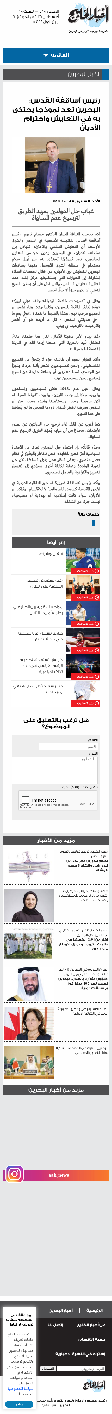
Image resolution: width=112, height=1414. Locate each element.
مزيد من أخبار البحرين (56, 1090)
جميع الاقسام (91, 1339)
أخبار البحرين (61, 1310)
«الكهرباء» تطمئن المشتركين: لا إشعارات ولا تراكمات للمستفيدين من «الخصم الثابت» (83, 895)
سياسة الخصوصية (20, 1389)
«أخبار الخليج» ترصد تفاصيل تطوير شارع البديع (83, 860)
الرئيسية (94, 1310)
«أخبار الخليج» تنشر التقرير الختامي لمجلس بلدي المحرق (83, 939)
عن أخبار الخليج (91, 1325)
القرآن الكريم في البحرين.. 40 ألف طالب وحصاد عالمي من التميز (83, 978)
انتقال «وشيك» (51, 554)
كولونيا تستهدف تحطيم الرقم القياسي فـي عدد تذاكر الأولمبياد (41, 666)
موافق (19, 1404)
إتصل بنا (55, 1325)
